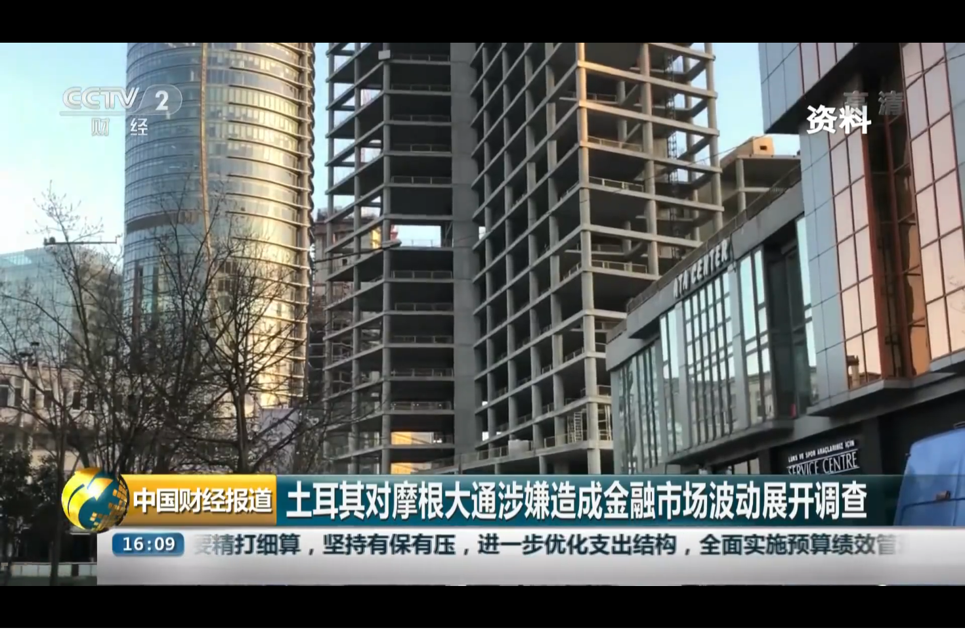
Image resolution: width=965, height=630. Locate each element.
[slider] (919, 616)
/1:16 (51, 616)
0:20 (34, 616)
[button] (10, 617)
